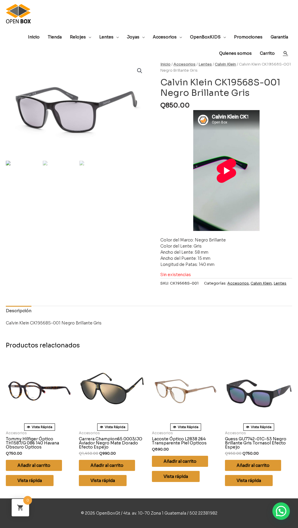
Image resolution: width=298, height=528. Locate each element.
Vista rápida (29, 480)
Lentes (205, 64)
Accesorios (184, 64)
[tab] (18, 311)
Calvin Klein (225, 64)
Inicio (165, 64)
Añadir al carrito (33, 465)
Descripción (18, 310)
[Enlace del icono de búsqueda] (285, 53)
